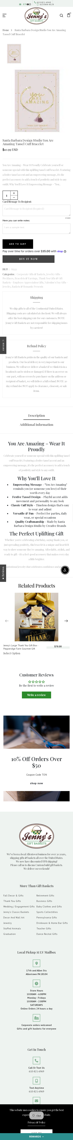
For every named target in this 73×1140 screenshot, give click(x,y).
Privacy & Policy (36, 1122)
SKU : (6, 269)
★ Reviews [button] (3, 573)
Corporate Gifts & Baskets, (31, 274)
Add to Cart (17, 244)
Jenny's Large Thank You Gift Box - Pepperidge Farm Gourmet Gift (20, 647)
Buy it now (28, 259)
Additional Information (36, 425)
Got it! (37, 1133)
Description (36, 415)
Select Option (11, 653)
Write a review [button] (36, 695)
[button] (36, 1136)
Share (3, 347)
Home (6, 30)
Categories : (9, 274)
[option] (14, 54)
